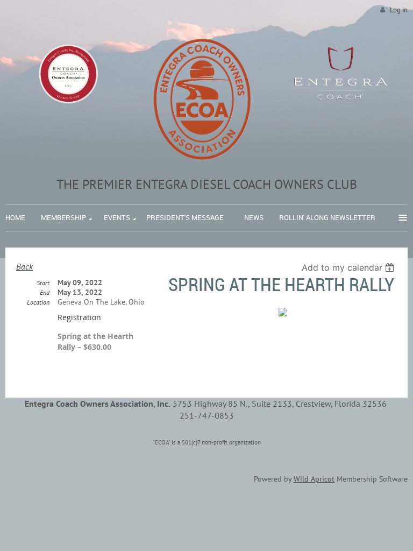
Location (38, 302)
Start (43, 283)
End (44, 292)
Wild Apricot (314, 479)
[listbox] (349, 267)
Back (24, 266)
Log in (399, 10)
